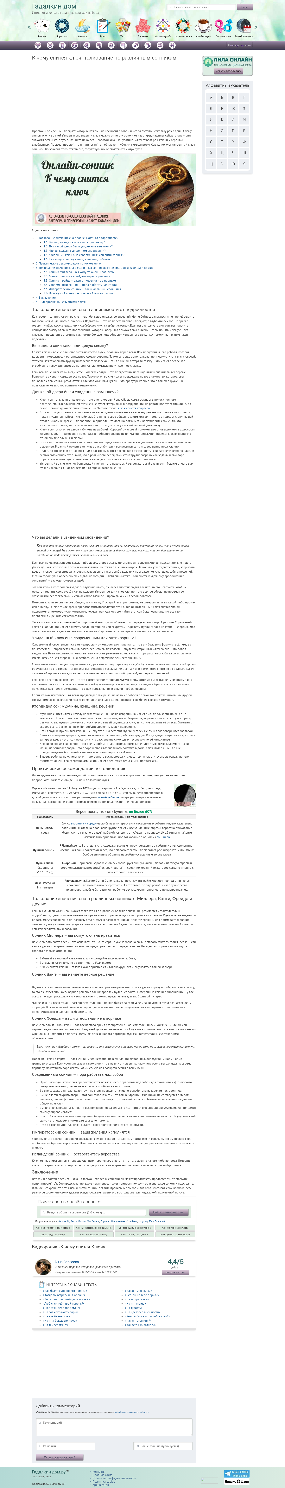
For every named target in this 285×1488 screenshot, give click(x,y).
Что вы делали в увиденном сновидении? (75, 250)
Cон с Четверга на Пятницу (93, 1234)
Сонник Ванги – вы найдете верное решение (77, 276)
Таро (122, 36)
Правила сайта (102, 1475)
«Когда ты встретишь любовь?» (64, 1295)
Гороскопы (62, 36)
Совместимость (223, 36)
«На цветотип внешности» (143, 1312)
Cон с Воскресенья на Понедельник (93, 1227)
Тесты (102, 36)
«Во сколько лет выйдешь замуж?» (66, 1299)
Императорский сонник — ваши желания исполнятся (82, 289)
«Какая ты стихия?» (138, 1320)
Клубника (72, 1221)
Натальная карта (183, 36)
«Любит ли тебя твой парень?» (64, 1303)
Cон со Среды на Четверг (53, 1234)
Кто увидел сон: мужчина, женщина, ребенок (77, 259)
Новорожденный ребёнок (124, 1221)
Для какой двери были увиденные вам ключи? (78, 246)
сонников (163, 837)
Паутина (105, 1221)
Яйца (151, 1221)
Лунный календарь (243, 36)
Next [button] (256, 25)
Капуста (143, 1221)
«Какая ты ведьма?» (138, 1291)
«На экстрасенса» (137, 1299)
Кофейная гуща (203, 36)
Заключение (46, 297)
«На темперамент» (55, 1325)
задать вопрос (175, 1272)
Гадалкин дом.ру (49, 1472)
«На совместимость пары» (60, 1312)
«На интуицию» (135, 1303)
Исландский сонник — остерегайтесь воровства (78, 293)
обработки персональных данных (132, 1411)
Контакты (98, 1471)
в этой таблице (108, 797)
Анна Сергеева (66, 1262)
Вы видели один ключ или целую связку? (74, 242)
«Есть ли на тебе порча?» (142, 1295)
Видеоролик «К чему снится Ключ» (61, 302)
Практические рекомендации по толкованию (68, 263)
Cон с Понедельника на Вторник (134, 1227)
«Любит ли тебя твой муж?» (61, 1308)
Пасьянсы (143, 36)
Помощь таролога (239, 45)
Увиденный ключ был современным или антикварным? (84, 255)
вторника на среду (84, 823)
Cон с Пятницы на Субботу (134, 1234)
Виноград (160, 1221)
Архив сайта (100, 1485)
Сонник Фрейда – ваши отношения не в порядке (80, 280)
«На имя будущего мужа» (60, 1320)
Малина (82, 1221)
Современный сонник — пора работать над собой (80, 285)
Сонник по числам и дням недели (53, 1227)
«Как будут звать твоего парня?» (65, 1291)
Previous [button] (29, 25)
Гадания (42, 36)
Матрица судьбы (163, 36)
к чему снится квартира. (134, 408)
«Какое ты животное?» (140, 1325)
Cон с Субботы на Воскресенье (175, 1234)
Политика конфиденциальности (114, 1478)
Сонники (82, 36)
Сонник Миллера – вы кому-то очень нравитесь (79, 272)
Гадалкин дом (54, 6)
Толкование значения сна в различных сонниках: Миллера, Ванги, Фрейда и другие (94, 268)
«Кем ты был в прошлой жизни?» (147, 1316)
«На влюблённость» (56, 1316)
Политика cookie (103, 1481)
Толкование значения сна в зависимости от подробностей (77, 238)
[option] (42, 30)
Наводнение (93, 1221)
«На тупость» (133, 1308)
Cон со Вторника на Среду (175, 1227)
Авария (62, 1221)
